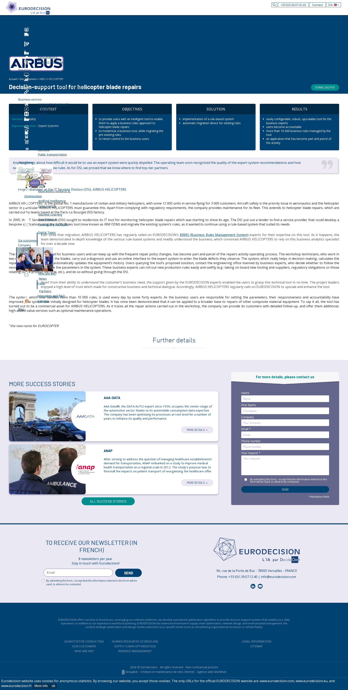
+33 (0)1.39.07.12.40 (293, 5)
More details (196, 429)
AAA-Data (112, 398)
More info (41, 686)
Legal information (256, 641)
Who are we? (84, 651)
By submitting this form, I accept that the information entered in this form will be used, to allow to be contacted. (288, 480)
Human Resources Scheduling (135, 641)
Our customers (84, 646)
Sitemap (257, 646)
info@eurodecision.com (278, 577)
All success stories (108, 501)
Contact (317, 5)
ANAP (108, 451)
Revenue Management (135, 651)
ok (53, 686)
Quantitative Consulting (84, 641)
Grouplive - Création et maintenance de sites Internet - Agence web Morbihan (175, 672)
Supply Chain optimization (135, 646)
